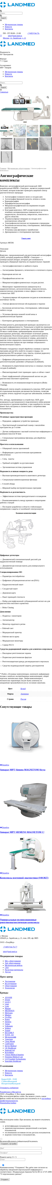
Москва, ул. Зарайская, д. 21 (14, 38)
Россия (23, 699)
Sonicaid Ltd (10, 1050)
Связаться (4, 92)
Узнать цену (26, 238)
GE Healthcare (10, 1048)
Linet (7, 1004)
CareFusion (9, 1044)
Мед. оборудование (13, 961)
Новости (8, 27)
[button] (48, 97)
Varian (7, 1024)
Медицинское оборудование (19, 168)
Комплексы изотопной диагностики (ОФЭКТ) (24, 878)
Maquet (8, 1008)
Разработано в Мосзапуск (10, 1092)
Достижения (10, 981)
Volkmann (9, 1026)
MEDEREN (9, 1011)
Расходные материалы (14, 970)
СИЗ (7, 968)
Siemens (8, 1022)
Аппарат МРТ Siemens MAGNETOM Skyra (22, 769)
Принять (3, 1103)
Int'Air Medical (10, 1046)
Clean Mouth (10, 1041)
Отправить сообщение (9, 1088)
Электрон (25, 694)
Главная (3, 168)
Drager (7, 1000)
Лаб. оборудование (12, 963)
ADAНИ (8, 997)
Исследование (11, 984)
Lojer (7, 1006)
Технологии (10, 988)
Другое (8, 972)
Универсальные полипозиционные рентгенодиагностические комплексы (19, 921)
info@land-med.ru (15, 36)
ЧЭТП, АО (9, 1035)
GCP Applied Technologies (15, 1059)
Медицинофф (10, 1037)
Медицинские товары (14, 24)
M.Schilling (9, 1052)
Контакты (9, 29)
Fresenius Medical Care (14, 1057)
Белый (23, 689)
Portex (7, 1019)
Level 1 (8, 1002)
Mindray (8, 1015)
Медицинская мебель (13, 965)
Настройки (11, 1103)
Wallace (8, 1028)
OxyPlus (8, 1017)
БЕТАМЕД (9, 1033)
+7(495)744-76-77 (10, 947)
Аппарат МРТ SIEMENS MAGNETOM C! (22, 832)
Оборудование (11, 986)
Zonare (7, 1030)
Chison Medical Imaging (14, 1055)
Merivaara (9, 1013)
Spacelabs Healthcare (13, 1061)
